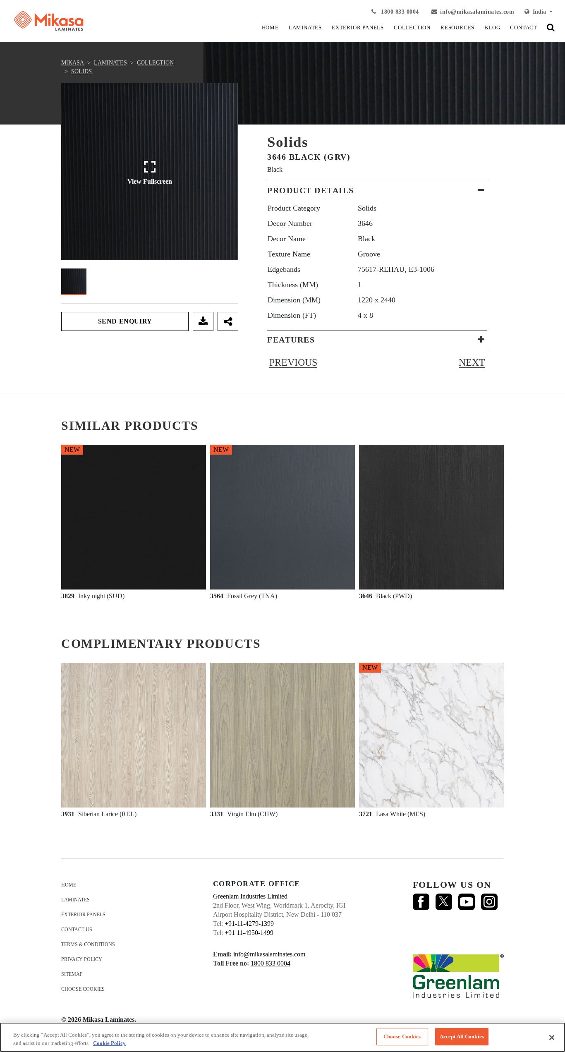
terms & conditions (88, 944)
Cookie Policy (109, 1043)
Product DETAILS (310, 190)
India (538, 12)
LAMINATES (305, 27)
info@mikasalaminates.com (477, 12)
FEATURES (291, 339)
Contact (523, 27)
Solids (81, 71)
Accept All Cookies (462, 1036)
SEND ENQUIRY (125, 321)
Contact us (76, 929)
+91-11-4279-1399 (249, 923)
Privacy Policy (81, 959)
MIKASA (72, 63)
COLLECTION (412, 27)
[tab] (377, 190)
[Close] (552, 1037)
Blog (492, 27)
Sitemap (72, 974)
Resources (457, 27)
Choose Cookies (83, 989)
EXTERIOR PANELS (358, 27)
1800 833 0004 (399, 12)
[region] (282, 1037)
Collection (155, 63)
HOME (270, 27)
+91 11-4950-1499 (249, 932)
